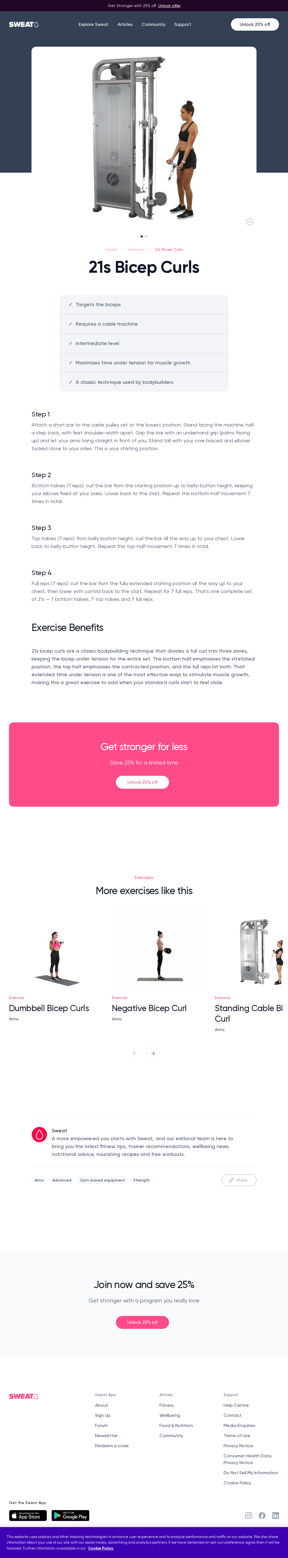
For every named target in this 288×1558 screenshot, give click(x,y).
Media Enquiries (239, 1425)
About (101, 1405)
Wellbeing (169, 1415)
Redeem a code (112, 1445)
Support (182, 24)
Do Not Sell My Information (251, 1472)
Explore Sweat (94, 24)
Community (153, 24)
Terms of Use (237, 1435)
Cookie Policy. (101, 1548)
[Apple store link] (28, 1515)
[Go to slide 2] (146, 236)
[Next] (153, 1053)
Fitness (166, 1405)
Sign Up (103, 1415)
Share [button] (242, 1180)
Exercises (136, 249)
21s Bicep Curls (169, 249)
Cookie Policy (237, 1482)
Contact (233, 1415)
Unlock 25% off (255, 24)
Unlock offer (169, 5)
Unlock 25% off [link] (142, 782)
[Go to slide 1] (142, 236)
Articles (125, 24)
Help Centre (236, 1405)
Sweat (111, 249)
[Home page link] (24, 24)
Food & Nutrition (176, 1425)
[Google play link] (70, 1515)
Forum (101, 1425)
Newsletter (106, 1435)
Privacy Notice (238, 1445)
